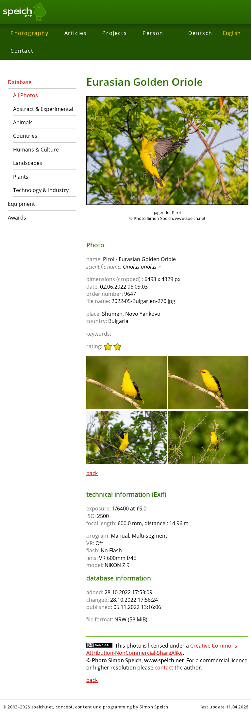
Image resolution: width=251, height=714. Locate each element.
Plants (20, 176)
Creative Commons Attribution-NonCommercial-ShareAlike (161, 649)
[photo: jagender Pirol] (167, 151)
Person (152, 33)
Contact (21, 50)
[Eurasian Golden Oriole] (126, 358)
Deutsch (200, 33)
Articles (75, 33)
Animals (23, 122)
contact (164, 667)
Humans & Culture (36, 149)
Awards (17, 217)
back (92, 473)
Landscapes (27, 163)
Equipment (21, 203)
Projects (114, 33)
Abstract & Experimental (43, 109)
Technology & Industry (41, 190)
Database (19, 82)
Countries (25, 135)
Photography (29, 33)
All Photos (25, 95)
